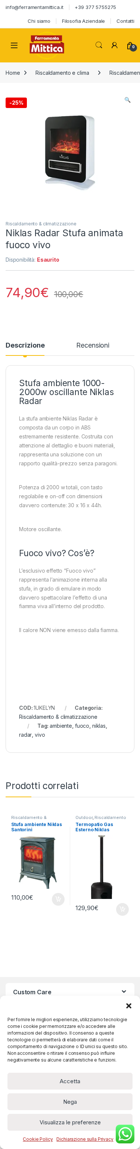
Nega (70, 1101)
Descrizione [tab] (25, 345)
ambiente (61, 726)
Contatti (125, 21)
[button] (129, 1005)
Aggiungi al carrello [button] (54, 899)
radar (25, 734)
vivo (40, 734)
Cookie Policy (38, 1139)
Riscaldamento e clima (62, 73)
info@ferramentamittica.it (34, 7)
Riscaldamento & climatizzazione (41, 224)
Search (99, 45)
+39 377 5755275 (95, 7)
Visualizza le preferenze (70, 1122)
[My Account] (115, 45)
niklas (99, 726)
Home (13, 73)
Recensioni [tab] (92, 345)
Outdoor (83, 817)
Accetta (70, 1081)
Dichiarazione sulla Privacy (84, 1139)
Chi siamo (39, 21)
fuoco (82, 726)
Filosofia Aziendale (83, 21)
